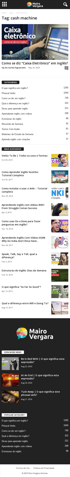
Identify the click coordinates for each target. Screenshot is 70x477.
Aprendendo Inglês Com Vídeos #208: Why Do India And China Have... (24, 239)
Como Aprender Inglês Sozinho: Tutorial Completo (20, 173)
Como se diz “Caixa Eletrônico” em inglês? (35, 63)
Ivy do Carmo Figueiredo (14, 67)
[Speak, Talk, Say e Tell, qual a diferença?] (59, 258)
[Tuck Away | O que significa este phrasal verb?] (10, 396)
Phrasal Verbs (8, 93)
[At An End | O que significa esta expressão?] (10, 380)
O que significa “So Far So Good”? (21, 286)
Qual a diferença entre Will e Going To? (25, 303)
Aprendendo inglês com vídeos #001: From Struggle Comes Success (23, 206)
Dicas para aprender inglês (15, 108)
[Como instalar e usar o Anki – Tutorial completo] (59, 193)
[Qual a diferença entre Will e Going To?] (59, 308)
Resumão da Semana (12, 124)
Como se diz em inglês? (13, 98)
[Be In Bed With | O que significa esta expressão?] (10, 363)
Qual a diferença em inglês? (15, 103)
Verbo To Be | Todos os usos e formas (24, 155)
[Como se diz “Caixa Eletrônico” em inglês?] (35, 42)
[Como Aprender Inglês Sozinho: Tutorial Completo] (59, 176)
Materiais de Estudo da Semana (17, 134)
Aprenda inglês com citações (16, 139)
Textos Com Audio (11, 129)
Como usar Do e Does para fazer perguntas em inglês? (21, 223)
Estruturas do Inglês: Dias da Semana (24, 270)
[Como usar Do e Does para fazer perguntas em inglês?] (59, 226)
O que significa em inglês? (15, 88)
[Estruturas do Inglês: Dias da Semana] (59, 275)
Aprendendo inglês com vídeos (17, 113)
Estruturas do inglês (11, 119)
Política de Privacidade (44, 468)
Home (4, 13)
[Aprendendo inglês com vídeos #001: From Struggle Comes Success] (59, 209)
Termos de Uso (23, 468)
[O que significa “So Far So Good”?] (59, 291)
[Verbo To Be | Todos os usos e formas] (59, 160)
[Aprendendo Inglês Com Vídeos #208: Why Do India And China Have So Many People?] (59, 242)
